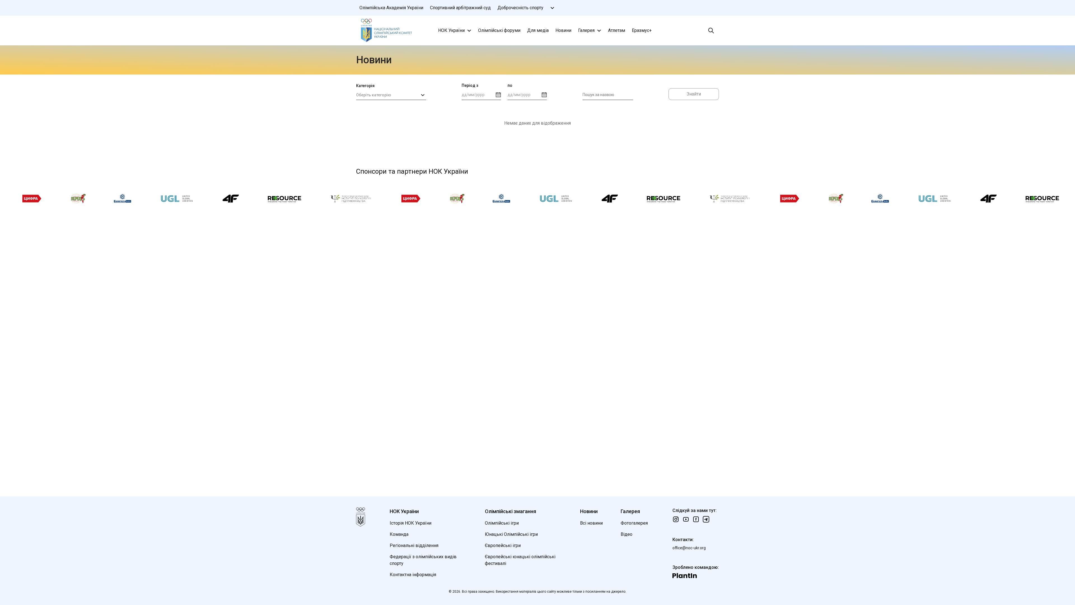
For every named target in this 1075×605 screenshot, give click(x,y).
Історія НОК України (410, 523)
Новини (563, 30)
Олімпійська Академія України (391, 7)
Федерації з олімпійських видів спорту (423, 560)
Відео (626, 534)
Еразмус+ (642, 30)
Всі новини (591, 523)
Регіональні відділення (414, 545)
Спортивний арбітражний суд (460, 7)
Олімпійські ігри (502, 523)
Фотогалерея (634, 523)
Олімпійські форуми (499, 30)
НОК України (451, 30)
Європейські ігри (503, 545)
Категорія (365, 86)
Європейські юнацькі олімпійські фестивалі (520, 560)
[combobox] (391, 95)
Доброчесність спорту (520, 7)
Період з (470, 85)
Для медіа (538, 30)
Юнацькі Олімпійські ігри (511, 534)
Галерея (586, 30)
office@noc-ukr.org (689, 548)
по (510, 85)
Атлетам (616, 30)
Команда (399, 534)
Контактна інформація (413, 574)
